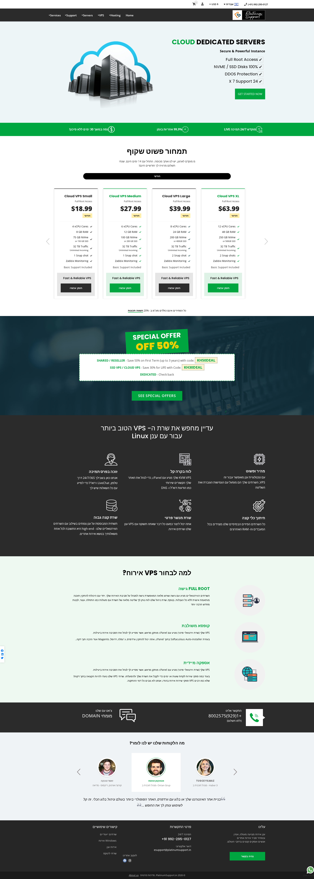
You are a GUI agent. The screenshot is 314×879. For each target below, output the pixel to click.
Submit (296, 65)
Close (266, 65)
